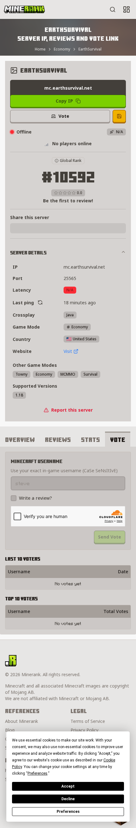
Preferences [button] (37, 773)
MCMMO (67, 374)
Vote (117, 440)
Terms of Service (88, 721)
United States (84, 339)
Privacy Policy (84, 730)
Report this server (72, 410)
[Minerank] (24, 9)
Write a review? (35, 498)
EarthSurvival (90, 49)
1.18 (19, 395)
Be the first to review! (68, 201)
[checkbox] (13, 498)
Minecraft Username (36, 461)
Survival (90, 374)
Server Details (28, 252)
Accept (68, 786)
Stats (90, 440)
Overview (20, 440)
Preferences (68, 811)
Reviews (58, 440)
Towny (21, 374)
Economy (62, 49)
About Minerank (21, 721)
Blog (10, 730)
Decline (68, 799)
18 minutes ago (80, 303)
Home (40, 49)
